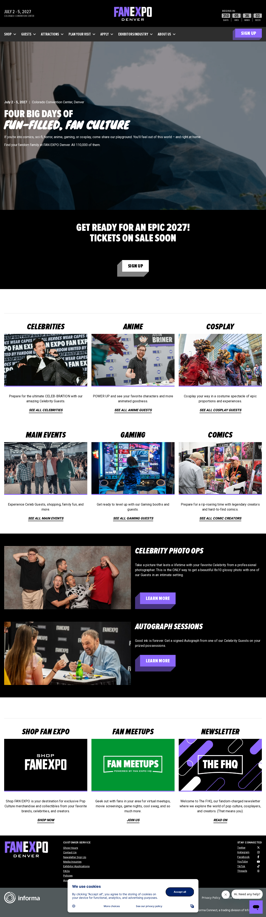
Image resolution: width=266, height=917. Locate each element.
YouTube (242, 861)
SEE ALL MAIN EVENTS (45, 518)
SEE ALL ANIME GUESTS (133, 410)
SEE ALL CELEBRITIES (46, 410)
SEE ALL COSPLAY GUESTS (220, 410)
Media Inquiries (72, 861)
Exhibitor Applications (76, 866)
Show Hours (70, 847)
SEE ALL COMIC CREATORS (220, 518)
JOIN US (133, 820)
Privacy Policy (211, 898)
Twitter (241, 847)
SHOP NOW (45, 820)
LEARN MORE (158, 598)
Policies (68, 875)
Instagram (243, 852)
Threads (242, 870)
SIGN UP (248, 33)
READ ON (220, 820)
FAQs (66, 871)
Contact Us (69, 852)
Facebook (243, 857)
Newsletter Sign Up (74, 857)
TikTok (241, 866)
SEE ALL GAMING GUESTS (133, 518)
